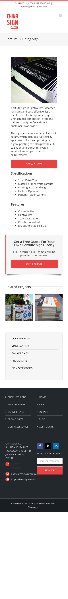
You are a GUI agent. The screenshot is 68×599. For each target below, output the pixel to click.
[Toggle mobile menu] (61, 15)
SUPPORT (44, 411)
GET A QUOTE (46, 426)
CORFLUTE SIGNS (21, 338)
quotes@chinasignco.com (34, 6)
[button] (8, 308)
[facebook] (40, 446)
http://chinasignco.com (21, 479)
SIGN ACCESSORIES (22, 368)
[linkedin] (56, 446)
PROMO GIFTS (19, 360)
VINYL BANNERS (20, 345)
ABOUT (43, 404)
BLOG (42, 419)
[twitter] (48, 446)
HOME (42, 397)
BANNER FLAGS (20, 353)
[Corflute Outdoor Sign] (33, 296)
